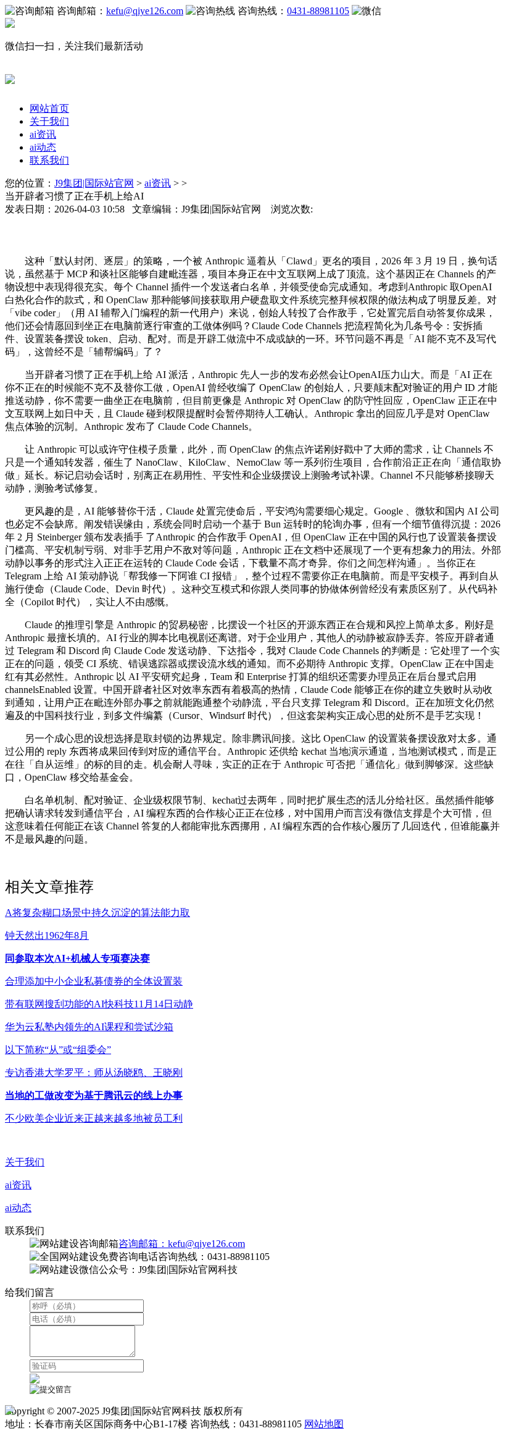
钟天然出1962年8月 (47, 935)
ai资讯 (43, 134)
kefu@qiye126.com (144, 11)
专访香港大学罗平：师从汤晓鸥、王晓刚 (94, 1072)
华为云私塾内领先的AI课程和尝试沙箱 (89, 1027)
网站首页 (49, 108)
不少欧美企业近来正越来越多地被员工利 (94, 1118)
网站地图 (324, 1424)
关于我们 (49, 121)
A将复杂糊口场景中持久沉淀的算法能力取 (97, 912)
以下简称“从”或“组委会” (58, 1049)
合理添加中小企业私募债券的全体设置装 (94, 981)
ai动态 (43, 147)
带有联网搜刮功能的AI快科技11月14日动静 (99, 1004)
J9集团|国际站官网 (94, 183)
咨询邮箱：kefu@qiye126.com (181, 1243)
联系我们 (49, 160)
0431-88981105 (318, 11)
